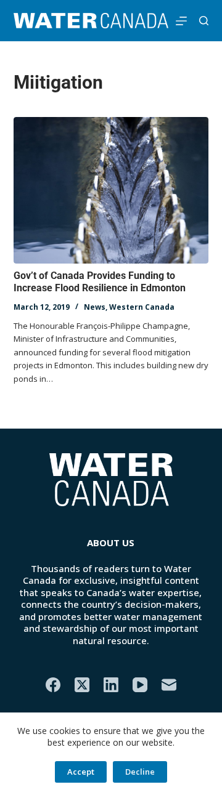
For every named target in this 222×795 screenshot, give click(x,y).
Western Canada (142, 307)
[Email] (169, 684)
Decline (140, 771)
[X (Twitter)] (82, 684)
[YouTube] (140, 684)
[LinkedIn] (111, 684)
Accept (80, 771)
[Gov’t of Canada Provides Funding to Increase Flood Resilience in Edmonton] (111, 190)
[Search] (203, 20)
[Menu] (181, 20)
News (94, 307)
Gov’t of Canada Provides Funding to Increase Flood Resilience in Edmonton (100, 282)
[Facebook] (53, 684)
